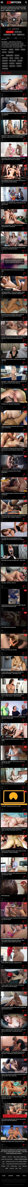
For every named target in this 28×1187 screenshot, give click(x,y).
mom (20, 1166)
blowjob (17, 58)
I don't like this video (10, 29)
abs (21, 58)
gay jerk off (12, 66)
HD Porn (4, 52)
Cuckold (12, 1168)
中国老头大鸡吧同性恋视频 (20, 1159)
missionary (4, 63)
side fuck (19, 66)
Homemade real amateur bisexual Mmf (16, 1163)
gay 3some (5, 60)
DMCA (24, 1175)
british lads (5, 58)
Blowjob (23, 49)
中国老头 (4, 1157)
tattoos (11, 58)
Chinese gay (14, 1166)
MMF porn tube (12, 1184)
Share (13, 34)
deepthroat (18, 63)
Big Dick (17, 49)
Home (3, 1175)
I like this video (8, 29)
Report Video (18, 31)
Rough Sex (10, 52)
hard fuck (12, 63)
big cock (17, 55)
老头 (20, 1168)
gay (4, 1161)
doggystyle (5, 66)
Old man (10, 1157)
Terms (18, 1175)
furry (3, 1163)
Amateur (11, 49)
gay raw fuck (13, 60)
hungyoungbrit (9, 55)
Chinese (3, 1166)
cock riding (5, 68)
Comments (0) (20, 34)
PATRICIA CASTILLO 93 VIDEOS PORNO (16, 1161)
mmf (8, 1166)
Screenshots (7, 34)
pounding (20, 60)
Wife (16, 1168)
